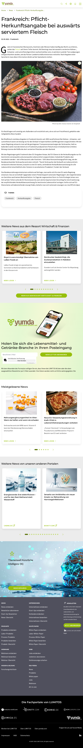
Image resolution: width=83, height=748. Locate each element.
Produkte (32, 673)
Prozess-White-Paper (37, 637)
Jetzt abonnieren (72, 625)
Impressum (5, 735)
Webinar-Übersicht (8, 660)
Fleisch (17, 49)
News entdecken (7, 607)
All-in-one (33, 687)
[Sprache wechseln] (70, 4)
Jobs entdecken (35, 653)
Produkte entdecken (8, 630)
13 (53, 534)
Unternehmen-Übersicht (38, 621)
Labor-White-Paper (36, 633)
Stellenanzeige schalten (38, 660)
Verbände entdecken (36, 614)
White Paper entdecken (37, 630)
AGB (15, 735)
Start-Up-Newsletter (9, 614)
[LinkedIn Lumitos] (80, 735)
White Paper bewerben (37, 641)
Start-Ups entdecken (36, 610)
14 (55, 534)
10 (52, 289)
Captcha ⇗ (31, 363)
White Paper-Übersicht (37, 644)
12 (51, 534)
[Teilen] (66, 4)
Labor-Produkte (7, 633)
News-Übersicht (7, 617)
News (31, 669)
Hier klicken (22, 361)
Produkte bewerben (8, 641)
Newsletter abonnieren (56, 354)
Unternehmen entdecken (38, 607)
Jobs (31, 680)
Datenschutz (25, 735)
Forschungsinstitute (8, 669)
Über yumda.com (41, 728)
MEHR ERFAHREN (20, 588)
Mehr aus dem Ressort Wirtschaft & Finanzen (41, 295)
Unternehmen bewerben (38, 617)
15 (57, 534)
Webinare (32, 683)
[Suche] (61, 4)
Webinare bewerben (8, 657)
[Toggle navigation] (80, 4)
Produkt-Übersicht (8, 644)
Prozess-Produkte (8, 637)
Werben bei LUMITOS (9, 728)
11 (49, 534)
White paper (33, 676)
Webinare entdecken (8, 653)
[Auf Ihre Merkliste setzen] (75, 4)
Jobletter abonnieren (37, 657)
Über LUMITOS (25, 728)
